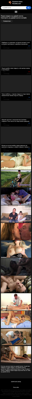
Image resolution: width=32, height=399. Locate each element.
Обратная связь (16, 381)
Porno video (16, 387)
